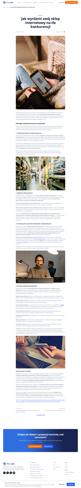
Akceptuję (70, 484)
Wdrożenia (46, 2)
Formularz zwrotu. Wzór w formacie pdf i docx (55, 409)
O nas (66, 464)
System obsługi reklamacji (35, 467)
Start (4, 7)
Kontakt (66, 467)
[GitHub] (10, 473)
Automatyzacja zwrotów (39, 239)
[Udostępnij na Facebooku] (57, 32)
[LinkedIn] (7, 473)
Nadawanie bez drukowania (35, 473)
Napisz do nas (48, 446)
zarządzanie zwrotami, (23, 242)
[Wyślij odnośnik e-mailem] (64, 32)
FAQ (54, 464)
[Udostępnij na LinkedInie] (59, 32)
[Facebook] (4, 473)
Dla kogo (19, 2)
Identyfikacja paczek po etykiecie (36, 475)
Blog (51, 2)
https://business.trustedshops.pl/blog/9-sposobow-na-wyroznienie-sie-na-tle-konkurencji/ (43, 400)
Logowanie (61, 2)
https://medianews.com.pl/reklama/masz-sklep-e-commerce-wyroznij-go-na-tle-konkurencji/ (38, 401)
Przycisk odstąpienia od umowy (36, 477)
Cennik (41, 2)
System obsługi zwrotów (35, 464)
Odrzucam (61, 484)
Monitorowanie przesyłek (35, 471)
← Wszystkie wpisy (40, 415)
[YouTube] (14, 473)
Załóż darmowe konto (71, 2)
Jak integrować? (56, 467)
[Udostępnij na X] (62, 32)
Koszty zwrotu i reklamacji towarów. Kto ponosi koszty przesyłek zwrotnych (27, 410)
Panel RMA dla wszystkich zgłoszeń (37, 469)
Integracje (35, 2)
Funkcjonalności (27, 2)
